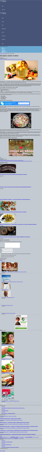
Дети (2, 25)
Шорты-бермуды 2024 (5, 289)
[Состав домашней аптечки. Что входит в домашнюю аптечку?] (8, 400)
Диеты (3, 32)
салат (18, 438)
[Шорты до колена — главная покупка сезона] (6, 296)
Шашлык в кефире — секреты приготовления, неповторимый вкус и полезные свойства (14, 271)
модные (30, 437)
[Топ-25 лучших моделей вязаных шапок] (6, 304)
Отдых (3, 21)
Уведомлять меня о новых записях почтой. (7, 256)
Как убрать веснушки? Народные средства (8, 344)
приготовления (9, 438)
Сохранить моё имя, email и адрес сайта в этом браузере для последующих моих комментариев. (16, 253)
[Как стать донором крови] (8, 386)
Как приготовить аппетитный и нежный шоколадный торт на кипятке (13, 174)
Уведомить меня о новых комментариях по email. (8, 255)
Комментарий (2, 247)
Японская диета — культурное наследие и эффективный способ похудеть (14, 422)
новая (33, 437)
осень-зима (37, 437)
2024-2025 (4, 437)
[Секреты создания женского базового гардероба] (6, 312)
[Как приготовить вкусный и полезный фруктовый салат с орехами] (8, 210)
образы (35, 437)
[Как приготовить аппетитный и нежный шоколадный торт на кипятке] (8, 172)
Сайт (1, 252)
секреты (20, 438)
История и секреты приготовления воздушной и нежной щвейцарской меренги (15, 186)
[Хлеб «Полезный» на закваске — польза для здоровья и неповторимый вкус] (8, 197)
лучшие (26, 437)
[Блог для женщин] (4, 1)
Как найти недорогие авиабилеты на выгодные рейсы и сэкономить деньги (12, 281)
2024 (1, 437)
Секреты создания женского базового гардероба (8, 313)
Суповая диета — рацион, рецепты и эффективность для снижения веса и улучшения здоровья (19, 430)
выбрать (13, 437)
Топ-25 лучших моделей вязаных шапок (7, 305)
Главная (1, 53)
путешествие (12, 438)
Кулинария (4, 28)
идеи (19, 437)
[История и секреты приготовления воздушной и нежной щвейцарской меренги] (8, 185)
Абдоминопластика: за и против (6, 358)
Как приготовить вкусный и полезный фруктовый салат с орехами (13, 211)
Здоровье (3, 39)
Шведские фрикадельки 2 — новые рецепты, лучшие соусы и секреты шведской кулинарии (18, 224)
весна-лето (7, 437)
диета (17, 437)
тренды (22, 438)
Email (1, 250)
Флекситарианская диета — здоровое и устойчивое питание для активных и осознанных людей (19, 426)
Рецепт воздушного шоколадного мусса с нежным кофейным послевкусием (15, 236)
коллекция (21, 437)
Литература (3, 50)
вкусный (10, 437)
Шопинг (3, 52)
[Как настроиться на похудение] (8, 372)
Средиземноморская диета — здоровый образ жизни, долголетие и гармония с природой (17, 434)
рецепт (16, 438)
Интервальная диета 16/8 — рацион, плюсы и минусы (10, 418)
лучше (24, 437)
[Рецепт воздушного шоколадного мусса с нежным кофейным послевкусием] (8, 235)
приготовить (5, 438)
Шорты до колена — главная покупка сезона (8, 297)
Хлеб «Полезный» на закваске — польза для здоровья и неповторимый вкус (15, 199)
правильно (1, 438)
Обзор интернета (4, 51)
